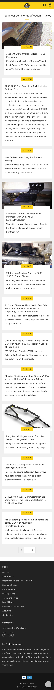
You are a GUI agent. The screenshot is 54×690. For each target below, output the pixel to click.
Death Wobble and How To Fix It (17, 580)
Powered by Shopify (27, 684)
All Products (8, 576)
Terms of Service (10, 598)
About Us (6, 611)
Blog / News (8, 602)
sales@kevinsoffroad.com (14, 628)
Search (5, 572)
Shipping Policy (9, 585)
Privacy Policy (8, 593)
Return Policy (8, 589)
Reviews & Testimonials (13, 606)
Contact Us (7, 615)
